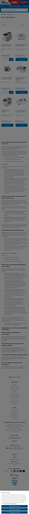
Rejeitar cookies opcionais (14, 509)
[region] (14, 502)
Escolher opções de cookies (14, 512)
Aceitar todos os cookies (14, 506)
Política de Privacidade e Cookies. (10, 503)
